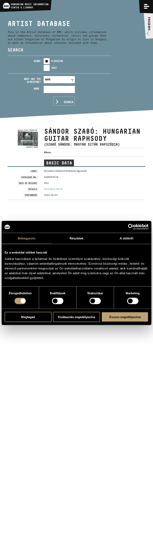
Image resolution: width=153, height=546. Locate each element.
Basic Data (59, 163)
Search (68, 102)
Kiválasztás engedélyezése (76, 316)
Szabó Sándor (51, 195)
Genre (37, 61)
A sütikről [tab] (126, 238)
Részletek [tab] (76, 238)
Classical (57, 61)
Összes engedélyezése (125, 316)
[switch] (57, 301)
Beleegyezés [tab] (26, 238)
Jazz (54, 67)
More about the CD (53, 189)
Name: (37, 88)
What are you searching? (32, 80)
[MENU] (146, 6)
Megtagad (28, 316)
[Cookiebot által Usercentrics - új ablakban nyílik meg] (131, 227)
